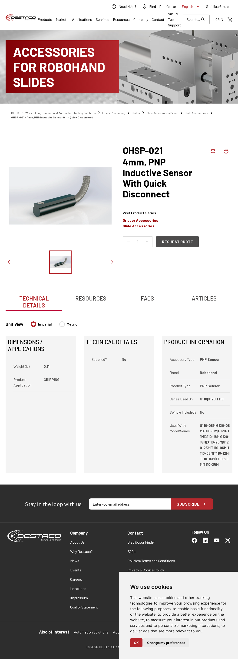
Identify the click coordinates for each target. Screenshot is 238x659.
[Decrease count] (128, 241)
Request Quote (177, 241)
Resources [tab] (90, 298)
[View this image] (60, 262)
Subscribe (188, 504)
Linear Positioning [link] (113, 112)
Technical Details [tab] (34, 302)
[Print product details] (225, 151)
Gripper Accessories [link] (140, 220)
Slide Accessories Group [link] (162, 112)
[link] (123, 6)
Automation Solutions (91, 632)
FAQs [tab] (147, 298)
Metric (72, 324)
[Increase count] (146, 241)
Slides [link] (136, 112)
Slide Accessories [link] (196, 112)
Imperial (45, 324)
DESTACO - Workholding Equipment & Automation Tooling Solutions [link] (53, 112)
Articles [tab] (204, 298)
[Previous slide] (10, 262)
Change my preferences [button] (166, 643)
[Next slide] (110, 262)
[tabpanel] (119, 394)
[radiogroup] (54, 326)
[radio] (33, 324)
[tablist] (119, 299)
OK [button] (136, 643)
